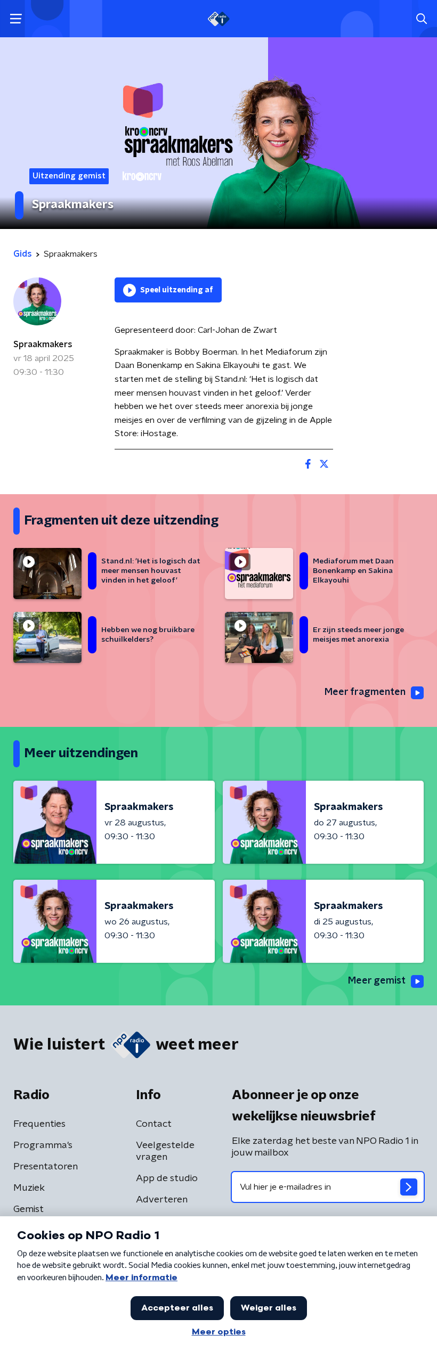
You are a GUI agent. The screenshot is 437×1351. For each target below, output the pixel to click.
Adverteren (162, 1200)
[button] (15, 19)
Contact (154, 1124)
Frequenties (39, 1124)
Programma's (42, 1145)
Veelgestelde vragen (165, 1151)
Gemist (28, 1209)
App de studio (167, 1178)
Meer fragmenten (365, 692)
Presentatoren (45, 1167)
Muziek (29, 1188)
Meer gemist (377, 981)
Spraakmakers (42, 344)
